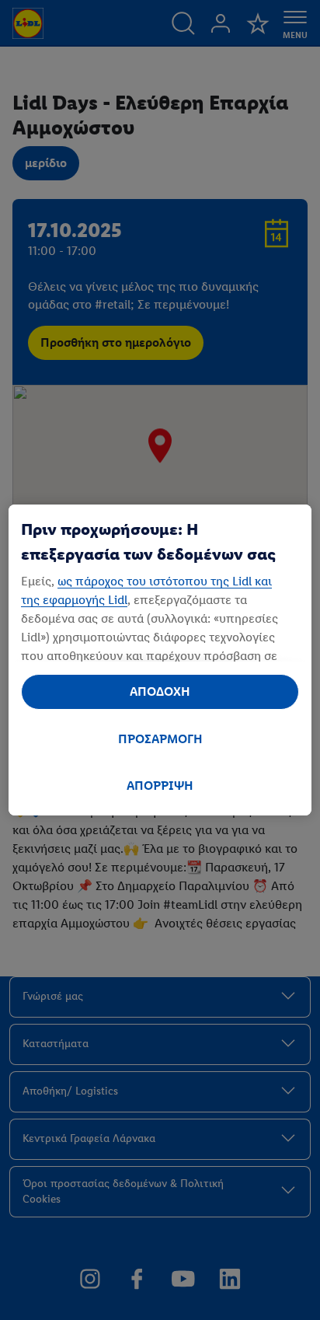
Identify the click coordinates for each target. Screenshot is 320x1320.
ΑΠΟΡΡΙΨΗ (160, 785)
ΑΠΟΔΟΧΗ (160, 691)
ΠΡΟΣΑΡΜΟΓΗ (160, 739)
